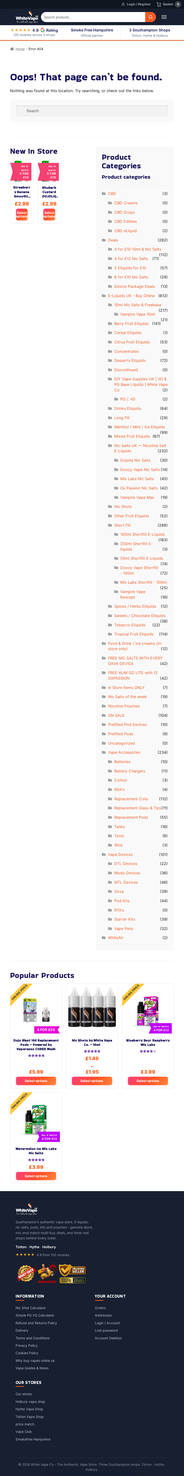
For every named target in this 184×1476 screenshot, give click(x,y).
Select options (22, 214)
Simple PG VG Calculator (35, 1315)
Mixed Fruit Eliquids (132, 436)
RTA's (119, 910)
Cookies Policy (27, 1353)
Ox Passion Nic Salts (139, 488)
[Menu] (164, 17)
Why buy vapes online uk (35, 1360)
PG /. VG (127, 399)
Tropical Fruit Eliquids (134, 634)
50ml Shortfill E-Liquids (141, 558)
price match (25, 1424)
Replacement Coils (131, 798)
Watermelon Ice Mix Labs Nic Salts (36, 1151)
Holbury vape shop (30, 1402)
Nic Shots (123, 506)
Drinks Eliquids (127, 408)
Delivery (22, 1330)
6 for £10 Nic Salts (131, 277)
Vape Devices (120, 854)
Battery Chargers (129, 771)
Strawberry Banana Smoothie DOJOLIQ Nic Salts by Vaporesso (21, 191)
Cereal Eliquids (127, 332)
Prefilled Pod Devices (127, 724)
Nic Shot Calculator (31, 1308)
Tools (119, 835)
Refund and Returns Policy (36, 1323)
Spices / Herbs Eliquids (135, 606)
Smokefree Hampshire (33, 1439)
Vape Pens (123, 928)
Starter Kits (124, 919)
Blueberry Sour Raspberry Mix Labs (147, 1042)
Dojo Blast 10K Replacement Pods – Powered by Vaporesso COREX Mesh (36, 1044)
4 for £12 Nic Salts (131, 258)
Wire (118, 845)
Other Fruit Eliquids (131, 515)
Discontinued (126, 369)
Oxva (119, 891)
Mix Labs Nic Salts (137, 478)
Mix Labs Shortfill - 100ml (143, 582)
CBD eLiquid (125, 230)
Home (20, 49)
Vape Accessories (124, 752)
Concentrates (126, 351)
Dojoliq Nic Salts (135, 460)
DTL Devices (125, 863)
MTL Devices (126, 882)
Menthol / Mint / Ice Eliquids (139, 426)
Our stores (24, 1394)
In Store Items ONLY (126, 687)
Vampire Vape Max (137, 497)
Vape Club (24, 1431)
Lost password (106, 1330)
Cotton (120, 780)
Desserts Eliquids (130, 360)
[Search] (150, 17)
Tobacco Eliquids (129, 625)
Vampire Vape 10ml (137, 314)
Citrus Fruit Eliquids (132, 342)
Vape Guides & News (32, 1368)
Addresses (103, 1315)
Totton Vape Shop (30, 1417)
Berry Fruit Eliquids (131, 323)
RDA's (119, 789)
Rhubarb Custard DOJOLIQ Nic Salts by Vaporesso (49, 192)
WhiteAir (115, 937)
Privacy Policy (27, 1345)
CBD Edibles (125, 221)
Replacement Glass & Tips (137, 808)
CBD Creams (126, 202)
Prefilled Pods (120, 733)
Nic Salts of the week (127, 696)
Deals (113, 240)
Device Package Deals (134, 286)
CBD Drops (124, 212)
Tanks (119, 826)
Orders (100, 1308)
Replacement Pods (131, 817)
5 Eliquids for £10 (130, 267)
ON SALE (116, 715)
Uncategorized (121, 743)
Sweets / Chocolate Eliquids (139, 615)
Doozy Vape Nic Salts (140, 469)
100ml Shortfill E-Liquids (142, 534)
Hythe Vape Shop (29, 1409)
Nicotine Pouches (124, 706)
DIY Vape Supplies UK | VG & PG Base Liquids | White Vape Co (141, 384)
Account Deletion (108, 1338)
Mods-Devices (127, 872)
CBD (112, 193)
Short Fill (122, 525)
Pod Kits (122, 900)
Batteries (122, 761)
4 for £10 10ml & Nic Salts (137, 249)
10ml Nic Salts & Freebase (137, 304)
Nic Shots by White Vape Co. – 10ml (92, 1042)
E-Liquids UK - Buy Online (131, 295)
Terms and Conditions (33, 1338)
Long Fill (122, 417)
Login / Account (107, 1323)
